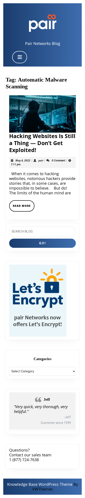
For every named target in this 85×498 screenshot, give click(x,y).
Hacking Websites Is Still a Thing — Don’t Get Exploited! (42, 143)
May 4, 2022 (22, 160)
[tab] (19, 57)
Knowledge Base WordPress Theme (39, 484)
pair (40, 160)
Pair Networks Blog (42, 43)
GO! (42, 243)
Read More (23, 207)
